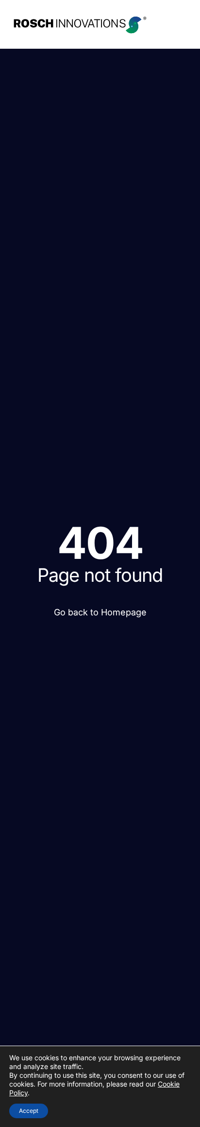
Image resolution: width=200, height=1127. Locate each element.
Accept (28, 1110)
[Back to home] (80, 24)
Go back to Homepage (100, 612)
